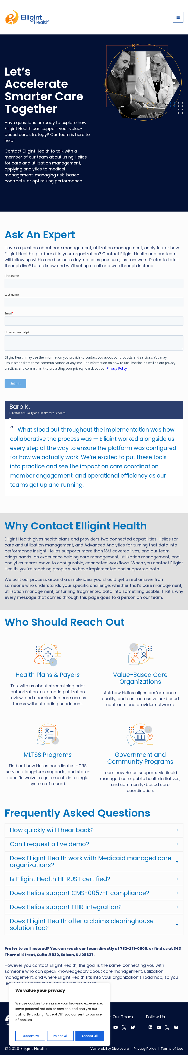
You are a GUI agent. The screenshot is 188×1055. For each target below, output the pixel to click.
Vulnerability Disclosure (109, 1048)
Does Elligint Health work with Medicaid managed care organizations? (90, 861)
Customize (30, 1036)
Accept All (90, 1036)
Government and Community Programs (140, 758)
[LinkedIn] (150, 1027)
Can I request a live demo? (49, 844)
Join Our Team (118, 1017)
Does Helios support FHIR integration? (66, 907)
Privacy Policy (145, 1048)
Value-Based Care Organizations (140, 678)
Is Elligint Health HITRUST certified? (60, 879)
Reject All (60, 1036)
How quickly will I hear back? (52, 830)
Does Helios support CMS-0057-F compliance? (79, 893)
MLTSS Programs (48, 755)
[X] (124, 1027)
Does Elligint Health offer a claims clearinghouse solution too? (82, 924)
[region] (59, 1014)
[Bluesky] (132, 1027)
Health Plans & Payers (48, 675)
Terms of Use (172, 1048)
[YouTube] (116, 1027)
